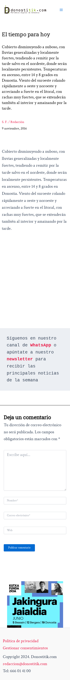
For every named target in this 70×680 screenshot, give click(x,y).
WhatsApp (40, 345)
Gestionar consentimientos (25, 648)
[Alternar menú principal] (61, 10)
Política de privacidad (20, 641)
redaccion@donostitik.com (25, 664)
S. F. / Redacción (13, 122)
